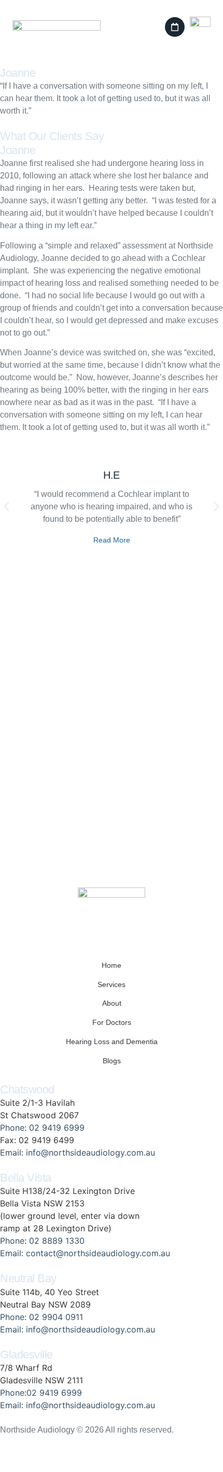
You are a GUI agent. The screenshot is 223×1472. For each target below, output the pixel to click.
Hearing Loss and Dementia (112, 1041)
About (111, 1003)
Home (111, 965)
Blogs (112, 1061)
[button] (175, 27)
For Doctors (111, 1022)
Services (111, 984)
